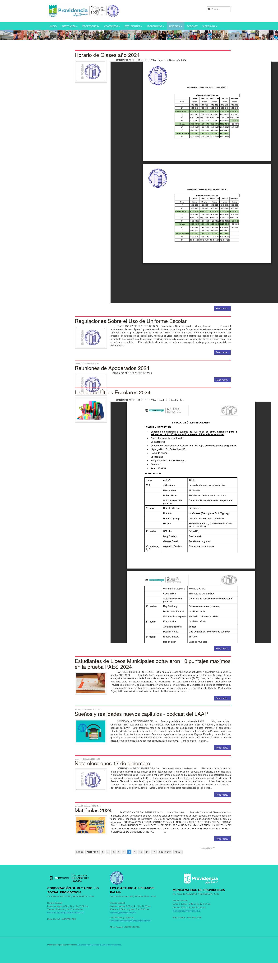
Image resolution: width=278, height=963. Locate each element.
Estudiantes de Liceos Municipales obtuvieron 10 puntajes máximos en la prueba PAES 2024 (153, 663)
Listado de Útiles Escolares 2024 (112, 392)
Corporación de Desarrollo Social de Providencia (99, 944)
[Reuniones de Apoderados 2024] (153, 384)
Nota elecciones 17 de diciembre (112, 763)
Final (178, 852)
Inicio (79, 852)
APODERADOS (155, 26)
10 (140, 852)
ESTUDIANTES (132, 26)
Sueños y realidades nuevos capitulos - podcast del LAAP (141, 713)
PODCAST (192, 26)
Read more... (222, 308)
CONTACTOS (111, 26)
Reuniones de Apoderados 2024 (112, 367)
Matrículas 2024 (93, 810)
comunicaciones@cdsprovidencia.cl (65, 912)
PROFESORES (90, 26)
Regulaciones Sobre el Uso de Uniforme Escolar (131, 320)
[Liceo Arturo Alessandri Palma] (83, 10)
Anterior (92, 852)
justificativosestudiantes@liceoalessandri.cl (130, 920)
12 (154, 852)
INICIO (53, 26)
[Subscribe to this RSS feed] (228, 48)
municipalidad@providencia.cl (186, 911)
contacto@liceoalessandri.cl (123, 912)
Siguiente (165, 852)
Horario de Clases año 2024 (107, 54)
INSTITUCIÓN (68, 26)
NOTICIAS (174, 26)
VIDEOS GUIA (209, 26)
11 (147, 852)
